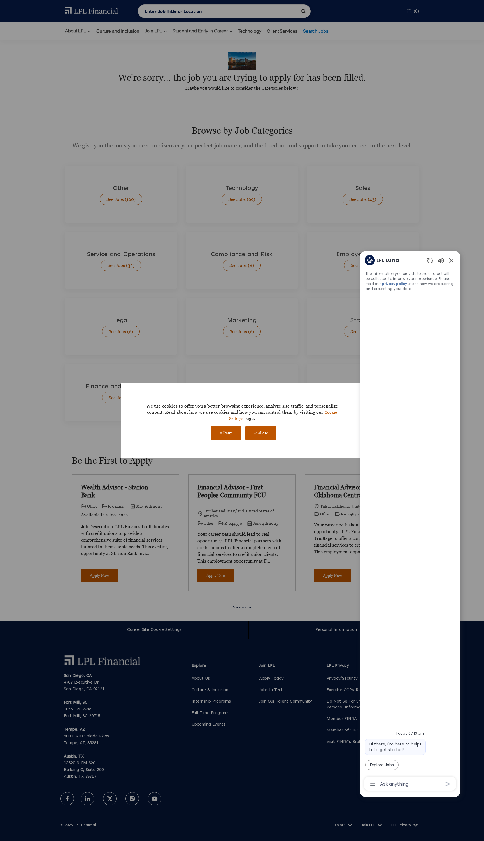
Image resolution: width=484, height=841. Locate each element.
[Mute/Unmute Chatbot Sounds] (441, 260)
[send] (447, 783)
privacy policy (394, 283)
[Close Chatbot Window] (451, 260)
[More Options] (372, 783)
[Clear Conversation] (430, 260)
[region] (410, 521)
